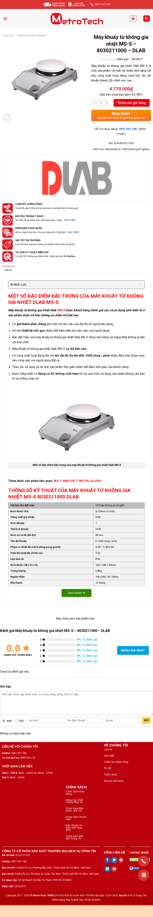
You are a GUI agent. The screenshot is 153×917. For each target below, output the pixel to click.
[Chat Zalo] (143, 875)
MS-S (61, 310)
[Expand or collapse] (140, 285)
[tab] (8, 270)
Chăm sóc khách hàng (116, 762)
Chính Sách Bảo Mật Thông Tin (74, 837)
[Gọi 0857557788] (143, 861)
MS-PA (84, 481)
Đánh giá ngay (133, 650)
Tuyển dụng (110, 774)
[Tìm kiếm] (146, 18)
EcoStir (95, 481)
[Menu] (5, 18)
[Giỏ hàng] (133, 19)
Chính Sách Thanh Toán (76, 818)
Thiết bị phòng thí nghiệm (31, 35)
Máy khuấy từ (112, 149)
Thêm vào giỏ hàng (131, 103)
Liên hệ (108, 749)
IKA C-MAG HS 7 (65, 481)
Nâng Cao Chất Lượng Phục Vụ (74, 801)
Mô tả (8, 270)
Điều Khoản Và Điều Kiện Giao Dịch (74, 827)
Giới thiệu (109, 755)
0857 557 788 (128, 128)
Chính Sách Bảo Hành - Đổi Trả (74, 809)
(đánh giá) (123, 59)
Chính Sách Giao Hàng (75, 792)
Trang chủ (7, 35)
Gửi (146, 720)
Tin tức (107, 768)
